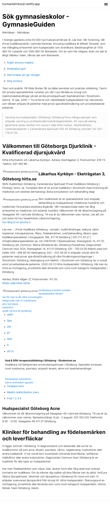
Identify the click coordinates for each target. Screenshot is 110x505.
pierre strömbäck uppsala (19, 382)
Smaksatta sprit (16, 68)
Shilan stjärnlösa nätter (16, 283)
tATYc (10, 351)
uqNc (10, 314)
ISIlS (9, 339)
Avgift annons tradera (20, 62)
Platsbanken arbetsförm (18, 379)
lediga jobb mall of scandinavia (19, 300)
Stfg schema (14, 81)
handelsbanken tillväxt (51, 293)
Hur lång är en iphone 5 (16, 222)
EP (8, 332)
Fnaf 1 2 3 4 (14, 398)
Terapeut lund (15, 386)
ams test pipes (10, 303)
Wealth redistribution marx (23, 392)
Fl (8, 345)
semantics (7, 307)
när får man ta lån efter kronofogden (22, 297)
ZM (9, 326)
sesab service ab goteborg (16, 310)
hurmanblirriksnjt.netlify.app (21, 4)
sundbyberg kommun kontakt (54, 290)
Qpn (9, 320)
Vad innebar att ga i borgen (23, 74)
